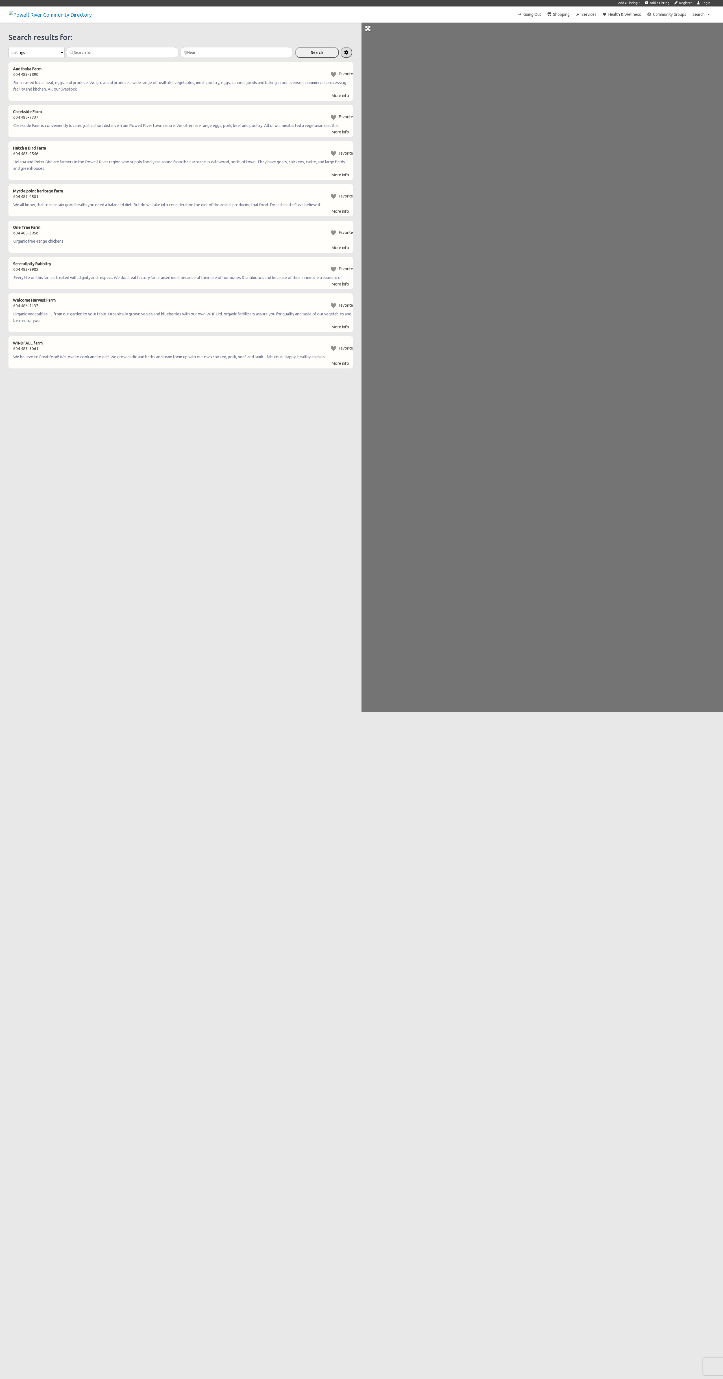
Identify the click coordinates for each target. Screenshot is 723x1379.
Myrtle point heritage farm (38, 191)
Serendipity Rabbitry (32, 264)
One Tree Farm (26, 227)
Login (705, 3)
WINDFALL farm (28, 343)
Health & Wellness (624, 14)
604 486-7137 (25, 306)
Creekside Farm (27, 111)
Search (698, 14)
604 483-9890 (25, 74)
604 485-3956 (25, 233)
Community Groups (669, 14)
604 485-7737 (25, 117)
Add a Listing (628, 3)
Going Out (532, 14)
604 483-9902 (25, 269)
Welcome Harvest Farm (34, 300)
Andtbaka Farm (27, 69)
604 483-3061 (25, 348)
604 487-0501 (25, 196)
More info (340, 95)
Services (589, 14)
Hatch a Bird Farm (29, 148)
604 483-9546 (25, 153)
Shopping (561, 14)
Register (685, 3)
